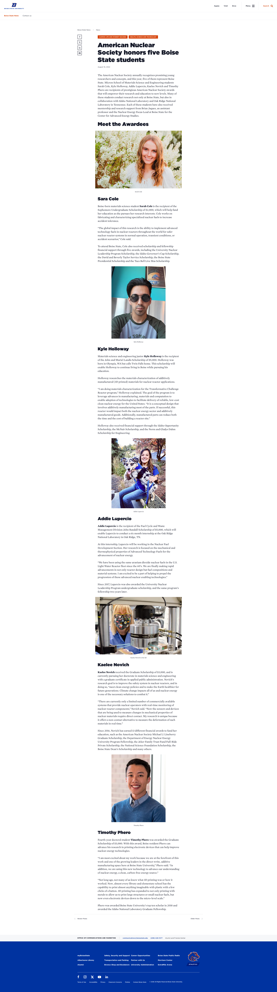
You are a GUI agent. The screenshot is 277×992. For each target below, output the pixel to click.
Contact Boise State (139, 982)
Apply (216, 6)
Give (234, 6)
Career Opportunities (140, 956)
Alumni (80, 965)
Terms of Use (81, 982)
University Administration (142, 965)
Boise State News (11, 16)
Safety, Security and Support (117, 956)
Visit (226, 6)
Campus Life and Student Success (112, 37)
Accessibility (93, 982)
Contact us (27, 16)
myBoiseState (83, 956)
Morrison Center (165, 960)
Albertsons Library (85, 960)
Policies (127, 982)
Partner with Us (138, 960)
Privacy (103, 982)
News (98, 30)
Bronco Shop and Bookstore (117, 965)
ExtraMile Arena (165, 965)
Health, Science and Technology (143, 37)
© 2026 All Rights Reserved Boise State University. (166, 982)
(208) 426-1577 (157, 938)
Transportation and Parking (116, 960)
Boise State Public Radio (169, 956)
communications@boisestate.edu (135, 938)
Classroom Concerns (115, 982)
